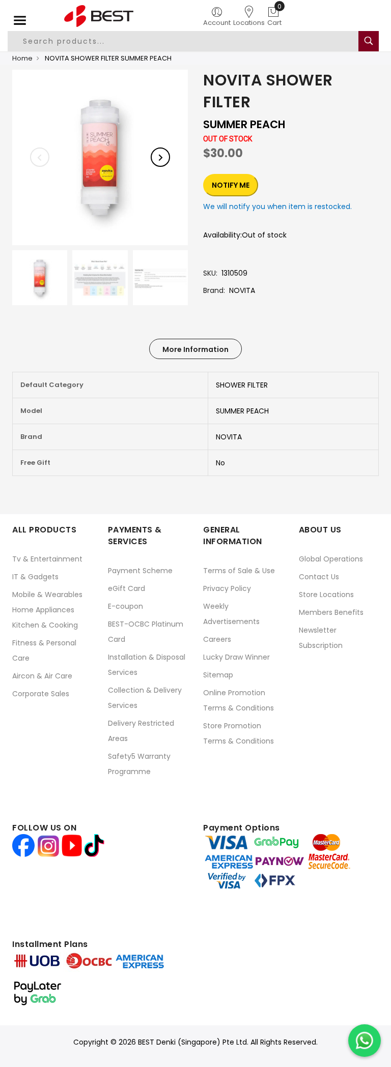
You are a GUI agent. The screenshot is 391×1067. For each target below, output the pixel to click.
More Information (195, 349)
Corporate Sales (40, 694)
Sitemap (218, 675)
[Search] (368, 41)
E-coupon (125, 606)
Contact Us (319, 577)
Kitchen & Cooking (45, 625)
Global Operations (331, 559)
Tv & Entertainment (47, 559)
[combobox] (183, 41)
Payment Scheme (140, 571)
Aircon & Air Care (42, 676)
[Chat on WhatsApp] (364, 1040)
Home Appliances (43, 610)
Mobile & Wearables (47, 594)
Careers (217, 639)
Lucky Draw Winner (236, 657)
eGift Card (126, 588)
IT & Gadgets (35, 577)
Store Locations (326, 594)
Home (22, 58)
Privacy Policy (227, 588)
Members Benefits (331, 612)
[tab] (195, 349)
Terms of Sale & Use (239, 571)
